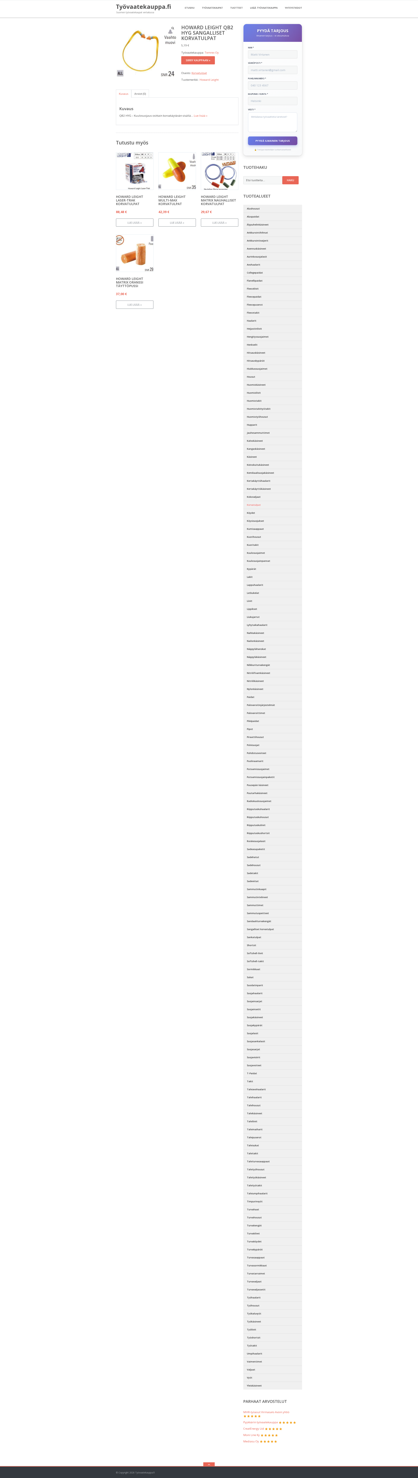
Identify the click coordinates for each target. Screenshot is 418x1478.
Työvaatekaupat (212, 7)
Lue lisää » (200, 115)
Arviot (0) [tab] (140, 94)
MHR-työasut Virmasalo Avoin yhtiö (266, 1412)
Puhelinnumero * (257, 78)
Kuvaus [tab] (123, 94)
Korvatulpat (199, 73)
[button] (172, 28)
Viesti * (252, 109)
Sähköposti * (255, 63)
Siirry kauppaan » (198, 60)
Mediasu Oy (251, 1441)
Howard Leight (209, 80)
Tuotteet (236, 7)
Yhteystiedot (293, 7)
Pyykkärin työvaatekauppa (260, 1422)
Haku (290, 180)
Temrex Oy (212, 52)
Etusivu (189, 7)
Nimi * (251, 47)
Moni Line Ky (251, 1435)
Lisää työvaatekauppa (264, 7)
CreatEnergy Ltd (253, 1428)
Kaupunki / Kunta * (258, 94)
